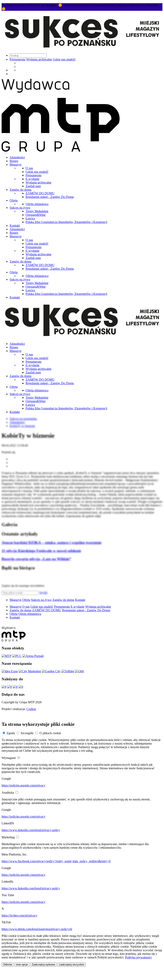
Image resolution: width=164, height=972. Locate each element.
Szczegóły (27, 733)
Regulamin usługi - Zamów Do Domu (50, 197)
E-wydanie (32, 179)
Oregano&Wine (36, 214)
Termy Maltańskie (37, 211)
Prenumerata (17, 59)
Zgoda (11, 733)
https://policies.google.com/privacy (23, 785)
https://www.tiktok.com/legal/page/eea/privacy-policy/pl (37, 929)
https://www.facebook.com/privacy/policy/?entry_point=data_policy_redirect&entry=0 (56, 861)
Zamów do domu (20, 189)
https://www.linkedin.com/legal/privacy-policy (31, 830)
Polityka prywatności (138, 957)
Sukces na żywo (20, 207)
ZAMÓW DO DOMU (40, 193)
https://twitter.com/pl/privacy (19, 915)
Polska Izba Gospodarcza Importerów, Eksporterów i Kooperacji (66, 222)
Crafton (31, 709)
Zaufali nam (33, 186)
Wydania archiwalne (39, 59)
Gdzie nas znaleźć (64, 59)
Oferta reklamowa (37, 204)
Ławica (30, 218)
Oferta (14, 200)
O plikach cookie (50, 733)
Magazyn (15, 164)
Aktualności (17, 157)
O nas (29, 168)
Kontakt (15, 225)
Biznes (14, 161)
